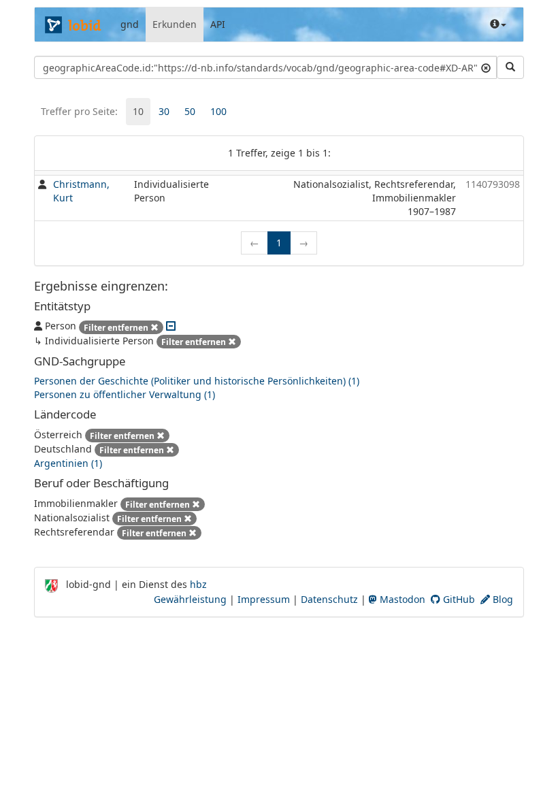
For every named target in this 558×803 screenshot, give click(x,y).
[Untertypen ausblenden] (171, 325)
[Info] (498, 24)
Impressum (263, 599)
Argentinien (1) (68, 463)
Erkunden (174, 24)
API (217, 24)
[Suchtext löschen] (486, 67)
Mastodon (401, 599)
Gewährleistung (190, 599)
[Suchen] (510, 67)
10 (138, 111)
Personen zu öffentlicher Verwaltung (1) (124, 394)
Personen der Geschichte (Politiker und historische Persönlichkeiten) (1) (196, 380)
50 (189, 111)
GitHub (457, 599)
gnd (129, 24)
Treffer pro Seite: (79, 111)
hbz (198, 584)
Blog (501, 599)
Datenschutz (329, 599)
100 (218, 111)
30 (164, 111)
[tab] (138, 111)
